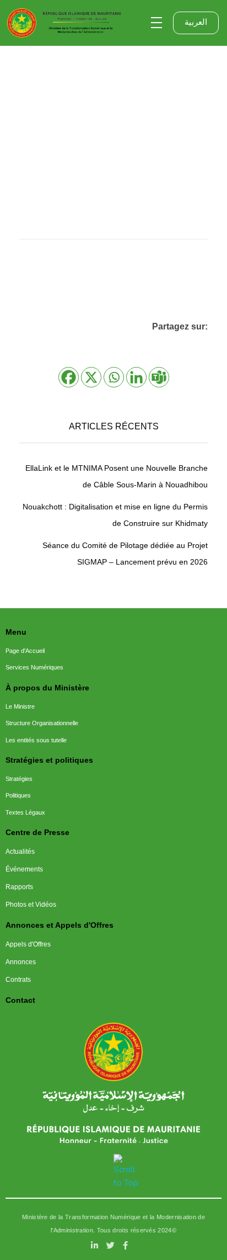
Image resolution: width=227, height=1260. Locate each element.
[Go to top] (128, 1171)
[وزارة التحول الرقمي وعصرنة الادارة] (113, 1052)
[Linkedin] (136, 377)
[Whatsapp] (114, 377)
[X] (91, 377)
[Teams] (159, 377)
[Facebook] (68, 377)
